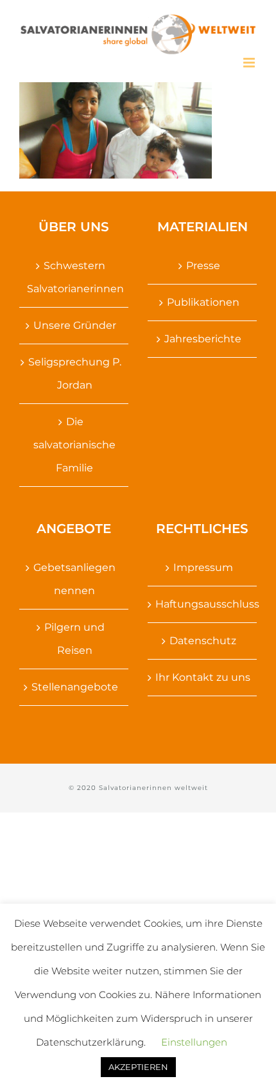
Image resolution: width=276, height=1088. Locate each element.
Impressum (203, 567)
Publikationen (203, 302)
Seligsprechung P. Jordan (74, 373)
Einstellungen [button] (194, 1042)
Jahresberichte (202, 339)
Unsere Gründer (74, 325)
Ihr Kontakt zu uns (202, 677)
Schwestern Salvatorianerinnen (74, 277)
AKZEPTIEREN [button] (138, 1067)
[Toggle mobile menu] (250, 62)
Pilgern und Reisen (74, 638)
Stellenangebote (74, 687)
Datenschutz (202, 641)
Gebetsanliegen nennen (74, 579)
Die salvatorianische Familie (74, 445)
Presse (203, 265)
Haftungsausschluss (202, 604)
